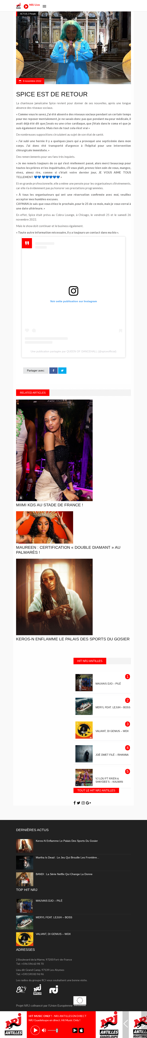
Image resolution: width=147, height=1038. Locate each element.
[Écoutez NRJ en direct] (26, 7)
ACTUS (23, 14)
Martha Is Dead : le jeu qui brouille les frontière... (67, 857)
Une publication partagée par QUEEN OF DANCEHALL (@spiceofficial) (73, 351)
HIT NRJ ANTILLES (89, 661)
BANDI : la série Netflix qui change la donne (64, 874)
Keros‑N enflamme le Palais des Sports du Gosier (73, 639)
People (32, 14)
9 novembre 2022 (31, 81)
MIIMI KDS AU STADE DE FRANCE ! (49, 505)
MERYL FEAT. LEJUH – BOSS (54, 917)
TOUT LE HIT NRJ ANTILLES (96, 790)
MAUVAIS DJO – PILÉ (49, 900)
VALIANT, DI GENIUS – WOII (53, 933)
